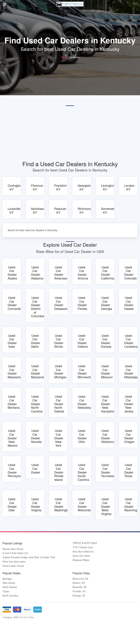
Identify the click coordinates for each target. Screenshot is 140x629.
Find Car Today (26, 617)
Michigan (7, 578)
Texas (6, 591)
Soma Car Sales (81, 555)
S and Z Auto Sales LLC (15, 553)
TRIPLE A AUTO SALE (85, 543)
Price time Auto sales (14, 561)
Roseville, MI (79, 587)
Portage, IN (79, 595)
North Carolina (10, 595)
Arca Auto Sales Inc (83, 551)
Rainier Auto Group (13, 549)
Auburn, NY (79, 582)
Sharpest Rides (81, 560)
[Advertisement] (70, 133)
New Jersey (9, 582)
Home (64, 57)
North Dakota (10, 587)
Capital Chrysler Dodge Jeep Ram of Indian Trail (29, 557)
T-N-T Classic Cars (83, 547)
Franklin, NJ (79, 591)
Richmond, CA (80, 578)
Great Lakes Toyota (13, 565)
